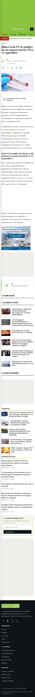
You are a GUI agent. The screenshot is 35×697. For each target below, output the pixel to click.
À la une (4, 34)
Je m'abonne (9, 532)
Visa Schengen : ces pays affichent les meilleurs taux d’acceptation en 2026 (20, 423)
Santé (3, 43)
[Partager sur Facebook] (8, 68)
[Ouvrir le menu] (32, 29)
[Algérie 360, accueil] (17, 29)
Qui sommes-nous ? (8, 650)
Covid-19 (21, 178)
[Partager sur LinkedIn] (16, 68)
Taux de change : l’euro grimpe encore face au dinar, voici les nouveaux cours (21, 441)
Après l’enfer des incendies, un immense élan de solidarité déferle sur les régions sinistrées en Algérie (16, 496)
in (17, 621)
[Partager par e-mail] (21, 68)
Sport (31, 34)
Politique (4, 633)
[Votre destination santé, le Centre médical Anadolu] (17, 238)
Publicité (4, 663)
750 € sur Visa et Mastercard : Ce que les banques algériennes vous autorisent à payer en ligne (21, 414)
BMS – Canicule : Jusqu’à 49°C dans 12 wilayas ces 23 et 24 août (22, 450)
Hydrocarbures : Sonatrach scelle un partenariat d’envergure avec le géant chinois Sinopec (15, 463)
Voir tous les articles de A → (20, 286)
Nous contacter (6, 660)
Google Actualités (7, 681)
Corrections (5, 657)
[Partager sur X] (12, 68)
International (5, 642)
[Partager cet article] (3, 68)
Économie (22, 34)
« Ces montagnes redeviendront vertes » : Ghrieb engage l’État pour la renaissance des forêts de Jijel (16, 475)
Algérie (13, 34)
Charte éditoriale (6, 653)
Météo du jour (6, 674)
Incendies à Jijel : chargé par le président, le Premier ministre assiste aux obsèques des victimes (17, 507)
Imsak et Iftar (5, 678)
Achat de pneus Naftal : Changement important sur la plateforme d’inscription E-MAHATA (19, 432)
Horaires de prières (7, 671)
